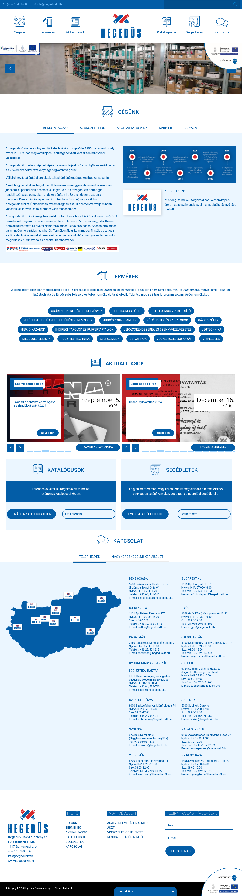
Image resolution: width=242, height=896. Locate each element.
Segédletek (75, 842)
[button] (90, 631)
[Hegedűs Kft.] (120, 26)
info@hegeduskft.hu (50, 4)
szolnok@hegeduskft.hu (153, 745)
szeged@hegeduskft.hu (205, 685)
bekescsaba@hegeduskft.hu (155, 597)
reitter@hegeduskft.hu (152, 627)
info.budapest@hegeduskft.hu (209, 594)
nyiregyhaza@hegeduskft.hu (208, 774)
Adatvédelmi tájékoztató (127, 823)
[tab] (55, 128)
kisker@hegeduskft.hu (204, 719)
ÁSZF (111, 827)
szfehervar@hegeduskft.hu (155, 719)
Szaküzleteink (92, 128)
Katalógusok (76, 837)
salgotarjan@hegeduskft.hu (208, 656)
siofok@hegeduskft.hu (152, 690)
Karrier (165, 128)
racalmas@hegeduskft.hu (154, 653)
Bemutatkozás (55, 128)
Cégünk (71, 823)
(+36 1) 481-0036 (18, 4)
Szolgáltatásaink (132, 128)
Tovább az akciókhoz (98, 447)
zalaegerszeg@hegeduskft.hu (209, 748)
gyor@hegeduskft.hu (203, 627)
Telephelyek (89, 557)
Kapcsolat (74, 846)
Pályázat (191, 128)
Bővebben (47, 433)
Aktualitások (76, 832)
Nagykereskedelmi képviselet (137, 557)
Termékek (73, 827)
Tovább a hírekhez (213, 447)
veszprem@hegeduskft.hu (154, 774)
